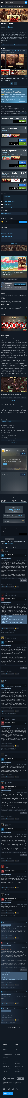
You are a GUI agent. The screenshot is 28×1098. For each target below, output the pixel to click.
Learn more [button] (23, 221)
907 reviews (13, 595)
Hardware (17, 1052)
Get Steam (17, 1063)
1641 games (7, 638)
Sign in (2, 78)
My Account (18, 1071)
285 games (7, 719)
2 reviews (6, 755)
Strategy (20, 44)
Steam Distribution (7, 1054)
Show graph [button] (22, 534)
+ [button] (25, 44)
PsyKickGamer (8, 824)
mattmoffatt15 (8, 866)
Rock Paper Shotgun (5, 304)
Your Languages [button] (8, 539)
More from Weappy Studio (14, 451)
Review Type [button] (4, 527)
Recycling (17, 1054)
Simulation (13, 44)
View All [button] (24, 254)
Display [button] (3, 534)
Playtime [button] (20, 531)
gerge (6, 680)
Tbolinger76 (7, 593)
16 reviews (7, 867)
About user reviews (14, 501)
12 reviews (7, 825)
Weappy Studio (9, 27)
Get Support (18, 1068)
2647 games (7, 595)
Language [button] (3, 531)
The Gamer (3, 309)
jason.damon (8, 550)
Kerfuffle (7, 894)
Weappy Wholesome (10, 26)
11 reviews (13, 719)
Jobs (16, 1049)
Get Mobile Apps (8, 1093)
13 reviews (7, 783)
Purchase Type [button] (14, 527)
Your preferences (23, 501)
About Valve (18, 1046)
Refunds (5, 1074)
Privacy (4, 1063)
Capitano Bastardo (9, 754)
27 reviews (13, 638)
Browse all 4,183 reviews (14, 1027)
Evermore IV (7, 717)
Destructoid (3, 298)
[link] (13, 143)
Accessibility (6, 1066)
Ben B (6, 637)
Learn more (22, 101)
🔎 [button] (25, 318)
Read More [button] (23, 580)
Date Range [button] (12, 531)
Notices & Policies (7, 1068)
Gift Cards (5, 1057)
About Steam (6, 1046)
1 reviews (6, 551)
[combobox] (15, 2)
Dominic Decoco (9, 782)
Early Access (5, 44)
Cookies (5, 1071)
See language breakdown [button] (3, 501)
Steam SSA (5, 1049)
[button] (3, 6)
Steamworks (6, 1052)
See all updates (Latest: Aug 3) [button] (10, 279)
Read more (23, 113)
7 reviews (6, 681)
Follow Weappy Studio (11, 460)
